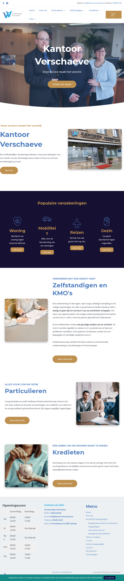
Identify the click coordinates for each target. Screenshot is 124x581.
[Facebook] (3, 3)
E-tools (89, 540)
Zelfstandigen (92, 554)
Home (88, 512)
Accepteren (109, 578)
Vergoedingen (94, 526)
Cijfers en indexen (93, 537)
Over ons (89, 515)
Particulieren (91, 551)
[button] (64, 10)
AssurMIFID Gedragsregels (97, 519)
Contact (89, 547)
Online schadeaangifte (95, 544)
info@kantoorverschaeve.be (94, 3)
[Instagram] (7, 3)
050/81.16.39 (117, 3)
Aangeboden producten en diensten (103, 523)
